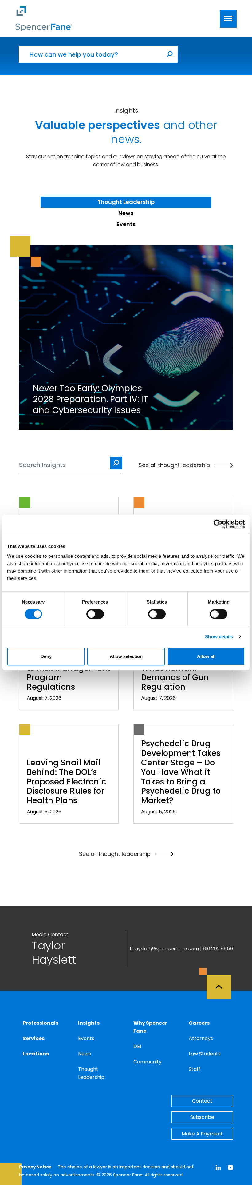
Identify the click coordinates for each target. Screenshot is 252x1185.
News (84, 1053)
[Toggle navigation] (228, 19)
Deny (46, 656)
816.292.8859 (218, 948)
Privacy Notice (35, 1167)
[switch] (95, 614)
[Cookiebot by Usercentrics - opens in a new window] (218, 524)
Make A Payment (202, 1133)
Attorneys (201, 1038)
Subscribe (202, 1117)
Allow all (206, 656)
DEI (137, 1046)
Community (147, 1061)
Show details (219, 636)
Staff (194, 1069)
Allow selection (126, 656)
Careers (199, 1023)
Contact (202, 1100)
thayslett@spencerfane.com (164, 948)
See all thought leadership (174, 465)
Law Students (205, 1053)
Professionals (40, 1023)
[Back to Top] (222, 983)
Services (34, 1038)
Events (86, 1038)
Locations (36, 1053)
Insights (89, 1023)
